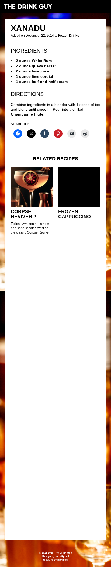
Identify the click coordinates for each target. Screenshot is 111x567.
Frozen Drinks (68, 35)
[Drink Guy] (28, 6)
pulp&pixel (62, 556)
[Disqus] (55, 318)
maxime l (62, 559)
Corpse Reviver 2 (23, 214)
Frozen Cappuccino (74, 214)
